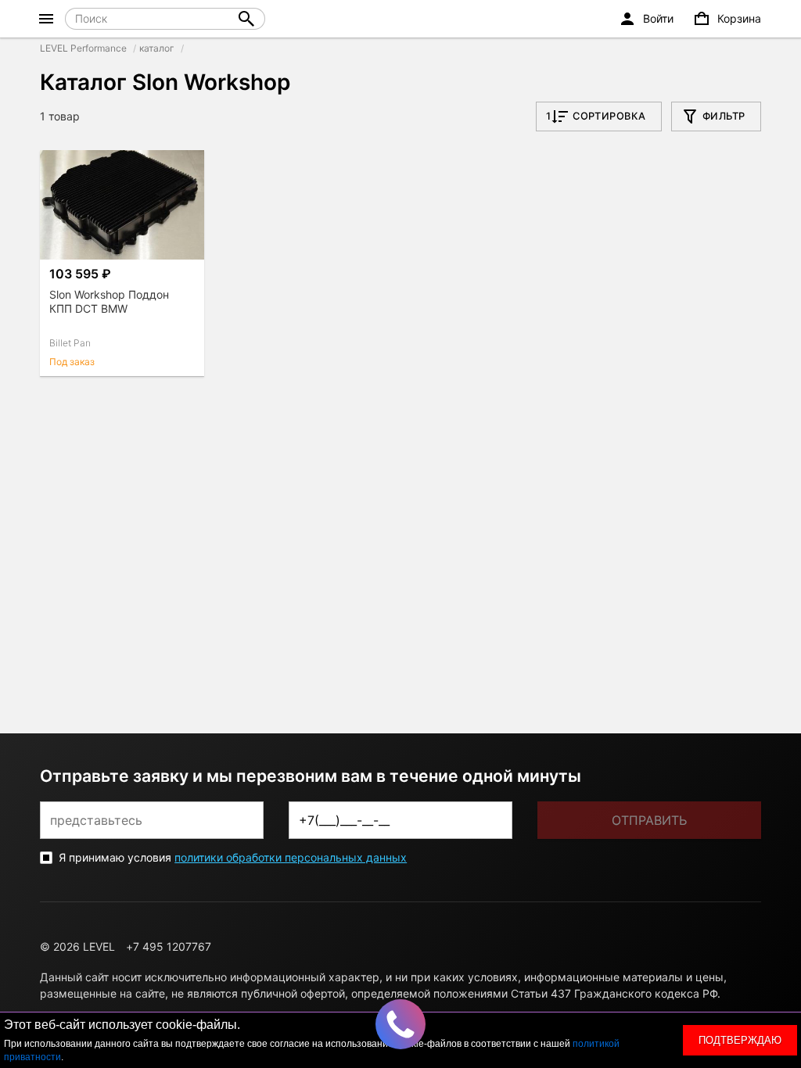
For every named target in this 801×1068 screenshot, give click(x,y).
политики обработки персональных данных (290, 857)
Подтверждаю (740, 1040)
